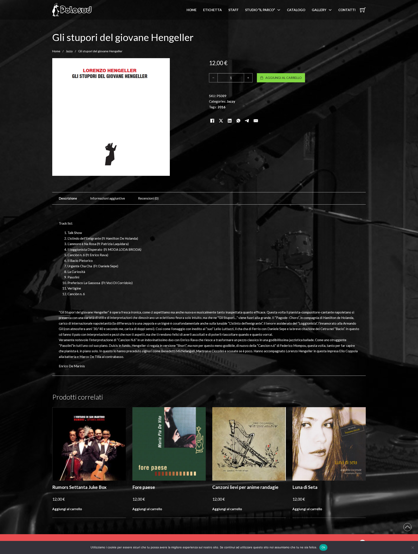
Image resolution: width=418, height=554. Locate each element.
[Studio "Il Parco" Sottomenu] (278, 10)
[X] (221, 115)
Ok (323, 547)
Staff (233, 10)
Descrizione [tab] (68, 198)
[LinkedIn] (229, 115)
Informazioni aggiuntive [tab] (107, 198)
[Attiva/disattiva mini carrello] (363, 10)
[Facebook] (212, 115)
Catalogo (296, 10)
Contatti (347, 10)
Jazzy (69, 51)
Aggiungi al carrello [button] (67, 509)
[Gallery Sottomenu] (330, 10)
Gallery (319, 10)
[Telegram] (247, 115)
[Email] (256, 115)
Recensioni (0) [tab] (148, 198)
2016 (221, 107)
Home (192, 10)
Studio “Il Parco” (260, 10)
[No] (412, 547)
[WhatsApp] (238, 115)
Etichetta (212, 10)
